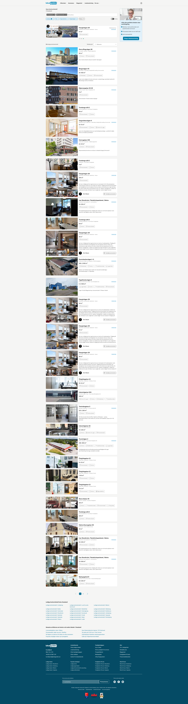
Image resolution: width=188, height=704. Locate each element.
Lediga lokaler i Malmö (51, 668)
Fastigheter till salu (125, 654)
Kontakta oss (123, 649)
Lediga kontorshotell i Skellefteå (78, 609)
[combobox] (92, 15)
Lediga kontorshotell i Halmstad (54, 611)
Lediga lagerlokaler (75, 666)
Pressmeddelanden (125, 657)
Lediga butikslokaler (75, 670)
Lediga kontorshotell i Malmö (101, 605)
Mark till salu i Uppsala (125, 670)
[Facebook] (119, 682)
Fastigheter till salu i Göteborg (102, 666)
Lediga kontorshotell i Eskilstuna (102, 611)
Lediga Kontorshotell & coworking (78, 668)
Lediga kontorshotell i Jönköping (102, 613)
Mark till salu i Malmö (125, 668)
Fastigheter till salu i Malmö (101, 668)
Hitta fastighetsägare (76, 652)
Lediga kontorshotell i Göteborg (102, 609)
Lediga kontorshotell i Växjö (77, 617)
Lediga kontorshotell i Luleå (77, 619)
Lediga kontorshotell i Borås (53, 609)
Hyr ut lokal (98, 647)
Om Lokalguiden (124, 647)
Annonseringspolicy (106, 689)
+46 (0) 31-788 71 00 (51, 654)
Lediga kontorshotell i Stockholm (54, 613)
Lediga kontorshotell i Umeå (77, 615)
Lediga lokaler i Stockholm (52, 663)
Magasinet (122, 652)
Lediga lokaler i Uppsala (51, 670)
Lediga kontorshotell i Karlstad (54, 615)
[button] (131, 38)
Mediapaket (98, 654)
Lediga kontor (73, 663)
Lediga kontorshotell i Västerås (54, 617)
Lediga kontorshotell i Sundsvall (78, 613)
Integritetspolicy (89, 689)
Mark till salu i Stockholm (125, 663)
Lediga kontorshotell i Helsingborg (79, 611)
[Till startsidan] (51, 3)
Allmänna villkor (81, 689)
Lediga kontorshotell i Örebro (53, 619)
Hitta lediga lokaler (75, 647)
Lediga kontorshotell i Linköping (54, 605)
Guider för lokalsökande (76, 657)
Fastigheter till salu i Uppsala (102, 670)
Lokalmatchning (74, 649)
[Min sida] (141, 3)
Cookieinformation (97, 689)
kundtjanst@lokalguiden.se (53, 657)
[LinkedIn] (114, 682)
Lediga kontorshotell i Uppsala (102, 615)
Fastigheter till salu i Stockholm (102, 663)
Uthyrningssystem (100, 657)
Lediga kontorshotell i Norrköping (102, 617)
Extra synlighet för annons (102, 649)
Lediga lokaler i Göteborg (52, 666)
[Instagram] (123, 682)
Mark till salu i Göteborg (125, 666)
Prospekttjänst (99, 652)
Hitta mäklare (74, 654)
